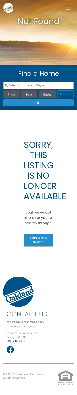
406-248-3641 (16, 341)
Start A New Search (38, 240)
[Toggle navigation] (68, 8)
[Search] (38, 102)
